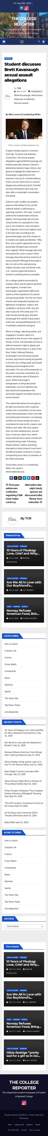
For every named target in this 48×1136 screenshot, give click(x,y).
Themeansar (23, 1118)
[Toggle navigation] (21, 41)
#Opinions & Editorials (24, 99)
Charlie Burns (30, 618)
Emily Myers (31, 1060)
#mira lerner (36, 95)
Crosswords (10, 671)
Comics (8, 657)
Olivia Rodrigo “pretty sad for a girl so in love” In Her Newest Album (23, 1056)
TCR (19, 88)
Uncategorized (11, 712)
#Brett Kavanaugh (22, 95)
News (9, 606)
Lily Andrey (28, 590)
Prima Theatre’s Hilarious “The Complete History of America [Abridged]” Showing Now (24, 793)
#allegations (36, 91)
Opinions (8, 58)
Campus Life (10, 651)
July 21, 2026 (15, 969)
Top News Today (12, 705)
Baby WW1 (10, 822)
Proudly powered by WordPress (16, 1115)
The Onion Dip (11, 698)
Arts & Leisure (12, 546)
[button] (39, 42)
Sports (24, 606)
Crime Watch (11, 664)
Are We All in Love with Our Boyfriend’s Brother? (24, 585)
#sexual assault (21, 103)
